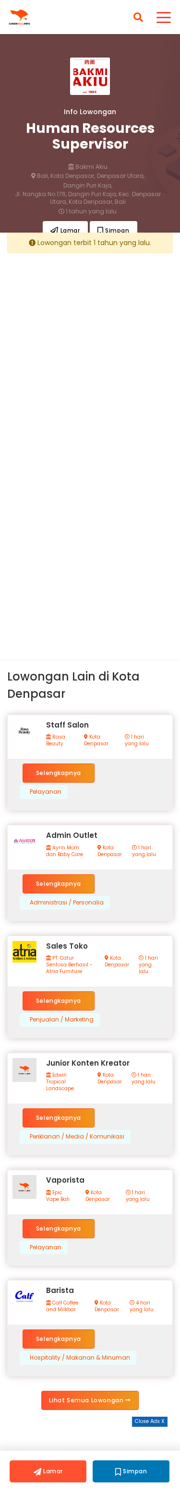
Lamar (69, 230)
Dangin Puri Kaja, (87, 185)
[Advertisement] (90, 350)
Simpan (116, 230)
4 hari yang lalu (142, 1306)
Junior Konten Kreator (88, 1063)
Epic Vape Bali (58, 1196)
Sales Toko (67, 946)
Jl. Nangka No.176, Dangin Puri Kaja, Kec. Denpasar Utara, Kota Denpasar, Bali (88, 198)
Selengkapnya (58, 773)
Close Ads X (150, 1421)
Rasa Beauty (55, 740)
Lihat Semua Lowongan (87, 1400)
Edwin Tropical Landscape (60, 1082)
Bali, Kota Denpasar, (65, 176)
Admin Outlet (71, 835)
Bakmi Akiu (91, 167)
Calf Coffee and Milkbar (62, 1306)
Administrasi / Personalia (67, 902)
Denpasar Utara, (120, 176)
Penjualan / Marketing (62, 1019)
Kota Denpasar (96, 740)
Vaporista (65, 1180)
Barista (60, 1290)
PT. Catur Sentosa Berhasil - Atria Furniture (69, 965)
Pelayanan (45, 792)
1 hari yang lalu (137, 740)
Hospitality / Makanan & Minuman (80, 1358)
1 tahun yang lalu (90, 211)
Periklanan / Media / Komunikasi (77, 1136)
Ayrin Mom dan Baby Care (64, 851)
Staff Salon (67, 725)
